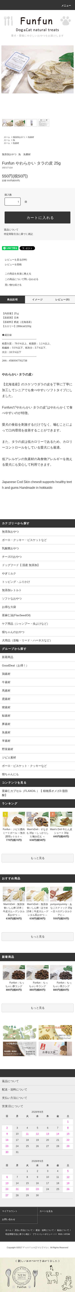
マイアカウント (9, 1211)
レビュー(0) (62, 299)
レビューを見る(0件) (16, 259)
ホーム (7, 137)
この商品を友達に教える (18, 273)
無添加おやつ (19, 137)
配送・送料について (45, 1230)
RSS (60, 1234)
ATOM (67, 1234)
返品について (11, 229)
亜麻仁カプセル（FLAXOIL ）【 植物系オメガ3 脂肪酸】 (35, 793)
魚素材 (31, 137)
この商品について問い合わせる (21, 279)
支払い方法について (24, 1230)
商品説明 (12, 299)
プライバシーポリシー (43, 1234)
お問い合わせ (8, 1219)
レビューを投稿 (13, 264)
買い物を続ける (13, 284)
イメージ (37, 299)
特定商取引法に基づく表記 (18, 234)
